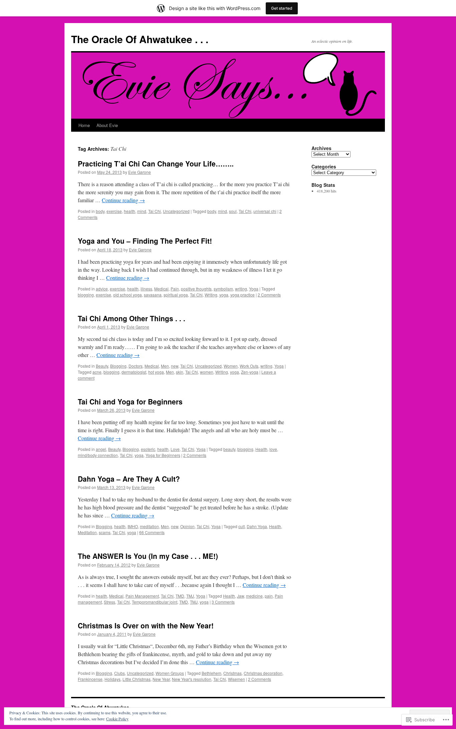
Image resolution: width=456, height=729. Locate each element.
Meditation (87, 532)
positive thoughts (196, 288)
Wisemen (236, 679)
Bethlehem (211, 673)
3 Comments (223, 602)
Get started (281, 8)
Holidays (112, 679)
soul (233, 211)
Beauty (102, 366)
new (174, 366)
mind (141, 211)
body (100, 211)
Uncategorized (176, 211)
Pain (175, 288)
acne (96, 372)
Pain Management (142, 596)
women (206, 372)
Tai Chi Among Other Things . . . (131, 318)
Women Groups (170, 673)
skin (179, 372)
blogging (86, 294)
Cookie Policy (117, 718)
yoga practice (242, 294)
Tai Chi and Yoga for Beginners (130, 401)
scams (104, 532)
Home (84, 125)
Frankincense (90, 679)
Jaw (240, 596)
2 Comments (269, 294)
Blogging (118, 366)
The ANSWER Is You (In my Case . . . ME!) (148, 556)
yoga (223, 294)
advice (102, 288)
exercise (114, 211)
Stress (109, 602)
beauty (229, 449)
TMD (180, 596)
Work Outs (249, 366)
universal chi (264, 211)
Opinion (187, 526)
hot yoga (156, 372)
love (273, 449)
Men (165, 366)
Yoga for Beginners (163, 455)
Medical (161, 288)
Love (175, 449)
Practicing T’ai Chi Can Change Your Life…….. (156, 163)
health (129, 211)
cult (241, 526)
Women (231, 366)
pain (269, 596)
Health (261, 449)
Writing (211, 294)
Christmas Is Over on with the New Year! (146, 625)
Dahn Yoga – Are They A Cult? (129, 479)
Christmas (232, 673)
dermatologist (134, 372)
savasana (153, 294)
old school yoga (127, 294)
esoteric (148, 449)
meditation (149, 526)
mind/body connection (98, 455)
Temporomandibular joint (154, 602)
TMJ (190, 596)
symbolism (223, 288)
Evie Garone (139, 172)
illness (146, 288)
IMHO (133, 526)
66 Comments (152, 532)
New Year (161, 679)
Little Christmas (137, 679)
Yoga (253, 288)
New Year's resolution (191, 679)
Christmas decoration (263, 673)
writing (241, 288)
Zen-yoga (249, 372)
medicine (254, 596)
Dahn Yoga (257, 526)
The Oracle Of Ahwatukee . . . (139, 39)
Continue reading (123, 200)
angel (101, 449)
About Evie (107, 125)
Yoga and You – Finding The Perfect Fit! (145, 241)
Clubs (119, 673)
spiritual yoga (176, 294)
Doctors (136, 366)
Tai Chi (154, 211)
